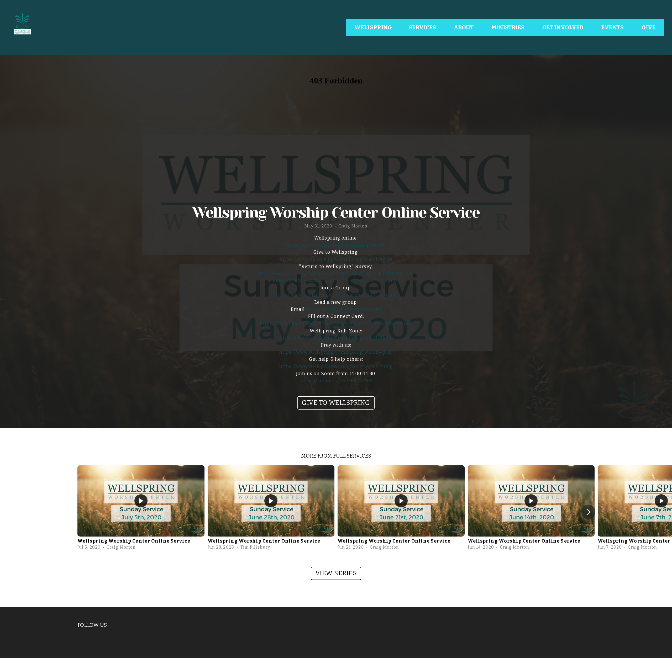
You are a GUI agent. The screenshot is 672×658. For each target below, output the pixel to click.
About (464, 27)
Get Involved (563, 27)
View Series (336, 573)
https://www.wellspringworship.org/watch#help (336, 366)
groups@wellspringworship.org (343, 309)
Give (649, 27)
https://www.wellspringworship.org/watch (336, 245)
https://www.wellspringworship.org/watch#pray (336, 352)
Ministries (508, 27)
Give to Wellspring (336, 402)
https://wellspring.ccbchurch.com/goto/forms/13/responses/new (336, 323)
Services (423, 27)
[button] (588, 512)
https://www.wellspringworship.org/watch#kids (336, 338)
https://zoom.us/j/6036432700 (336, 381)
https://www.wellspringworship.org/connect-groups (336, 295)
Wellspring (373, 27)
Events (613, 27)
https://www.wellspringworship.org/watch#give (336, 259)
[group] (140, 508)
